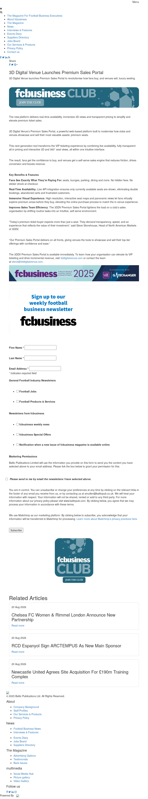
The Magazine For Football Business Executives (34, 15)
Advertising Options (25, 755)
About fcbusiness (17, 19)
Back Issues (20, 763)
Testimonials (21, 759)
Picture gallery (22, 777)
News (10, 26)
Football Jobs (27, 391)
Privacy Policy (15, 48)
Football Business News (27, 728)
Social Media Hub (24, 773)
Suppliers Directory (18, 37)
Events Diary (14, 33)
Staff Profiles (21, 710)
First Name (16, 347)
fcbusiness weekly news (34, 424)
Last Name (16, 358)
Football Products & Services (37, 401)
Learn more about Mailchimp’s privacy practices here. (107, 519)
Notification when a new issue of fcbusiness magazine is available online (64, 444)
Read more (18, 625)
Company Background (26, 707)
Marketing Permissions (23, 456)
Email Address (18, 368)
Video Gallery (21, 781)
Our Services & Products (21, 44)
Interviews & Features (19, 30)
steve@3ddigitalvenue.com (27, 261)
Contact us (13, 52)
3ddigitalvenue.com (71, 258)
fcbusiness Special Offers (35, 434)
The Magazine (15, 23)
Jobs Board (13, 41)
